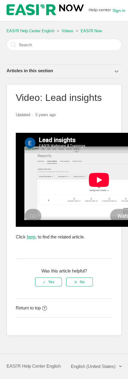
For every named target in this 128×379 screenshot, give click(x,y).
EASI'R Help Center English (30, 31)
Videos (68, 31)
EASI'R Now (91, 31)
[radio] (48, 282)
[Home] (60, 13)
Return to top (28, 307)
